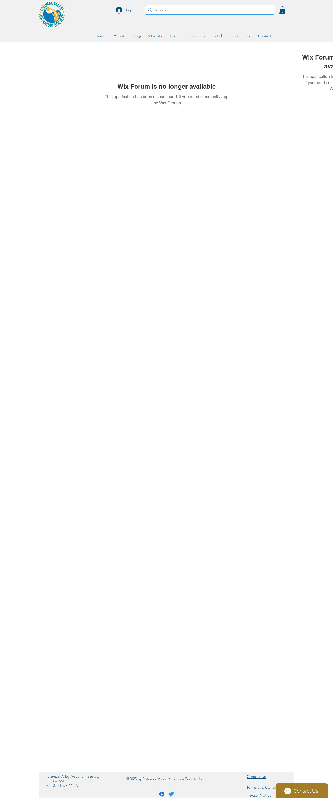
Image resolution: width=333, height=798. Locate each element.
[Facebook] (161, 794)
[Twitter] (171, 794)
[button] (282, 10)
